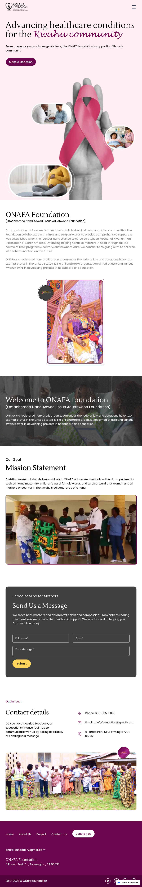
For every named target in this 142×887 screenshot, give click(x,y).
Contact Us (59, 834)
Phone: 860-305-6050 (100, 713)
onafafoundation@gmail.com (25, 850)
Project (41, 834)
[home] (17, 7)
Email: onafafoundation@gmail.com (109, 722)
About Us (25, 834)
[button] (133, 7)
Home (10, 834)
